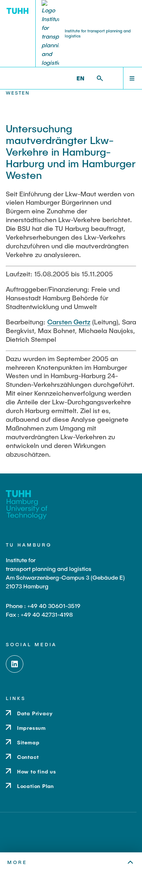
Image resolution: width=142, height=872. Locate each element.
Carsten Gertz (68, 322)
